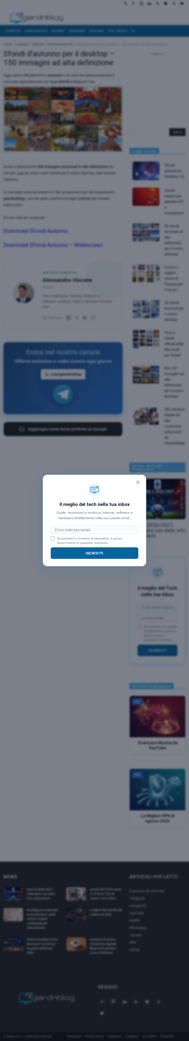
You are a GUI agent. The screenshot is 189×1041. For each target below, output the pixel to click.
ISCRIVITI (95, 553)
